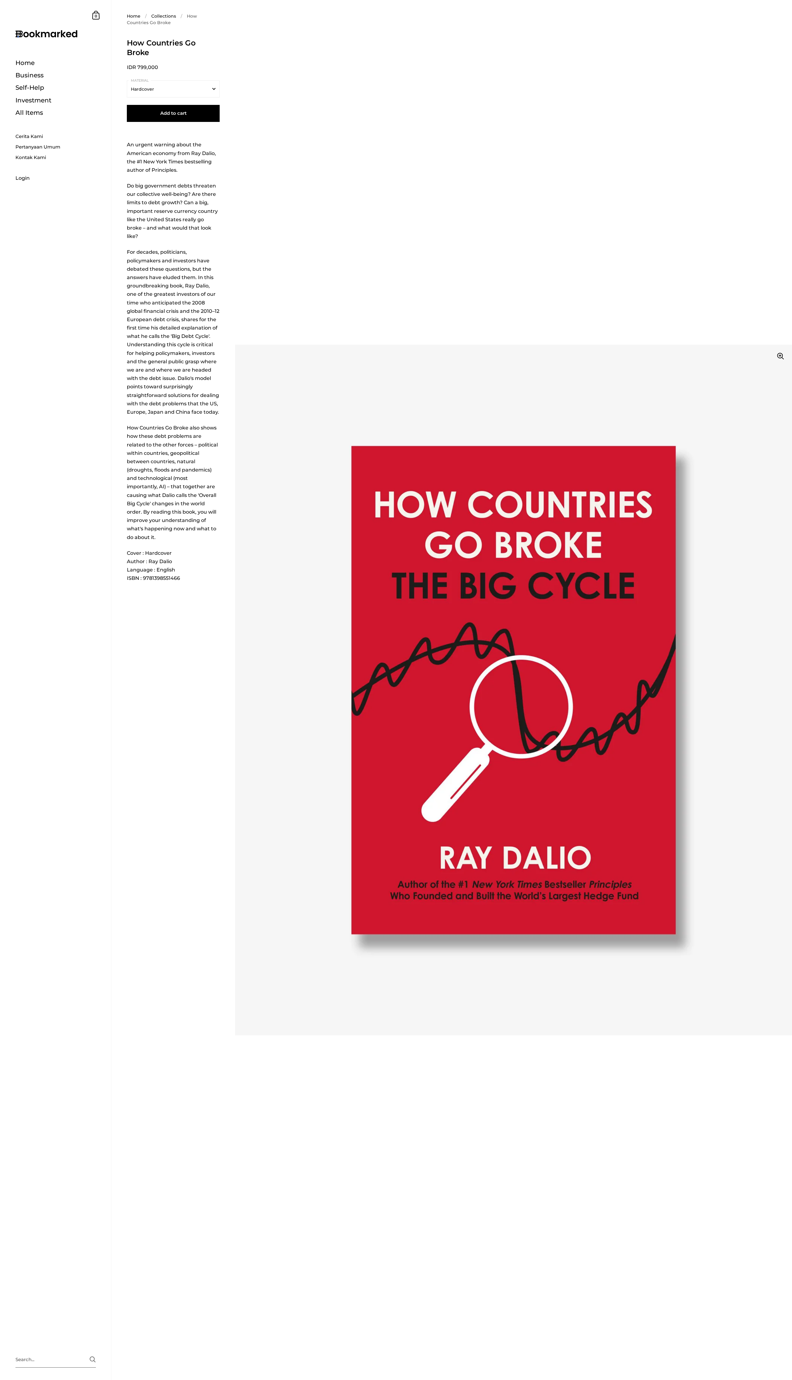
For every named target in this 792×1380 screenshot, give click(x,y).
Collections (163, 16)
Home (133, 16)
